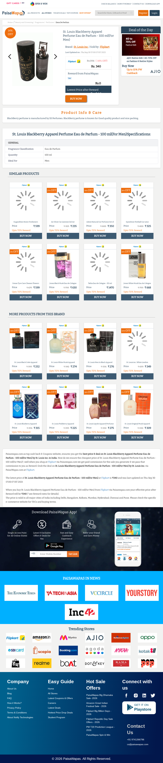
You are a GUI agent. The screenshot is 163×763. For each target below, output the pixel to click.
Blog (9, 693)
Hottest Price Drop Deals (60, 712)
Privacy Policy (14, 708)
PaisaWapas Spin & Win (98, 735)
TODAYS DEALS (59, 13)
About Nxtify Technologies (20, 717)
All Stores (52, 693)
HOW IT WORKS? (124, 4)
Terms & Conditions (17, 712)
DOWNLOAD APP (153, 4)
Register (143, 13)
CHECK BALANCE (108, 4)
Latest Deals (54, 708)
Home (51, 688)
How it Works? (14, 703)
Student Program (56, 717)
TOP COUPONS (72, 13)
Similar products (24, 174)
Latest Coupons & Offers (60, 698)
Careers (52, 703)
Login (154, 13)
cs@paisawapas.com (137, 744)
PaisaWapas (72, 758)
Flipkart (105, 46)
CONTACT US (138, 4)
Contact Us (136, 729)
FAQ (9, 698)
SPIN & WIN (41, 3)
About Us (11, 688)
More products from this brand (37, 314)
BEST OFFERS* (85, 13)
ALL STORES (46, 13)
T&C (69, 78)
